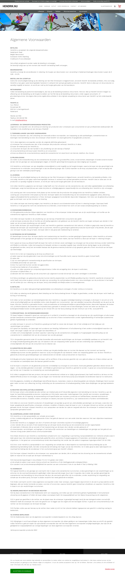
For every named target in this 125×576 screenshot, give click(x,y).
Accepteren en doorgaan (22, 571)
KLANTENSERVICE (106, 6)
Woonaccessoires (70, 11)
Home (41, 6)
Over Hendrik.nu (63, 6)
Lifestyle (41, 11)
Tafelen (57, 11)
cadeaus (47, 6)
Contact (73, 6)
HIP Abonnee (82, 6)
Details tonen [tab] (110, 569)
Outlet (53, 6)
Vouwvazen (83, 11)
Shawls (49, 11)
